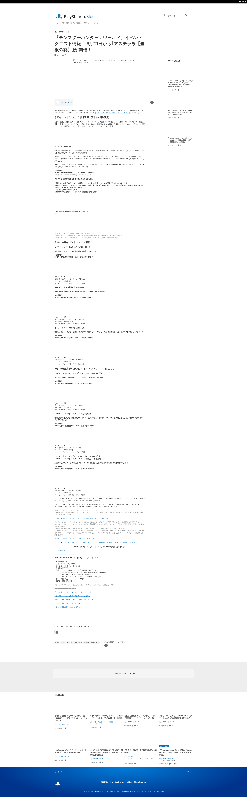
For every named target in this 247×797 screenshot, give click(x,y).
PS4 (67, 23)
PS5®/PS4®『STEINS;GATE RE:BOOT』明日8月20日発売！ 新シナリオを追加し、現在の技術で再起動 (106, 752)
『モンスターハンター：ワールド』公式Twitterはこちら (74, 599)
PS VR (72, 23)
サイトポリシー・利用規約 (92, 791)
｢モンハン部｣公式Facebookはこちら (67, 607)
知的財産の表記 (127, 791)
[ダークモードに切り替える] (164, 15)
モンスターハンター (76, 642)
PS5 (63, 23)
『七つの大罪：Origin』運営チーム (104, 722)
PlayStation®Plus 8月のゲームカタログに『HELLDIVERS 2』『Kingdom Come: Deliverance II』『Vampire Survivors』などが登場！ (180, 84)
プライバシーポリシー (111, 791)
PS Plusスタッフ (63, 756)
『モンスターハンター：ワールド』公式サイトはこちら (74, 592)
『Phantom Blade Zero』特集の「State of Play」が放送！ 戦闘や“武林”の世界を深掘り (175, 752)
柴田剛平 (131, 756)
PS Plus (86, 23)
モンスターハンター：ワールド (92, 642)
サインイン (172, 15)
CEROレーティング (142, 791)
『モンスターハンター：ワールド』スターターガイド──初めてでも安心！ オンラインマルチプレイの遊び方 (100, 542)
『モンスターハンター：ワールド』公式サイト (112, 113)
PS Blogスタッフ (66, 102)
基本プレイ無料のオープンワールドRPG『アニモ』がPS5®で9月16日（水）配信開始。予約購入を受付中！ (180, 112)
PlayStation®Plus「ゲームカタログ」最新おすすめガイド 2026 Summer (71, 751)
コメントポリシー (158, 791)
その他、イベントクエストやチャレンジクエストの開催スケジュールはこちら (82, 518)
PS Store (79, 23)
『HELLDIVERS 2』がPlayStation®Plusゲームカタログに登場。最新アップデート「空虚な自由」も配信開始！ (180, 140)
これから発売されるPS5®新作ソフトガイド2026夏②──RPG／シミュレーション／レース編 (71, 718)
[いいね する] (179, 90)
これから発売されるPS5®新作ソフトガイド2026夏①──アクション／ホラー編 (140, 717)
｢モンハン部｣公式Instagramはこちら (68, 603)
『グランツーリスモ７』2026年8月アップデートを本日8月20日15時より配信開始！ (175, 717)
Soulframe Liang (168, 758)
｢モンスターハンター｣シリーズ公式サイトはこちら (72, 596)
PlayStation (79, 16)
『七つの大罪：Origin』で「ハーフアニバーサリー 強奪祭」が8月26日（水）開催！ (106, 717)
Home (58, 23)
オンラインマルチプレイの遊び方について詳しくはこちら (75, 539)
